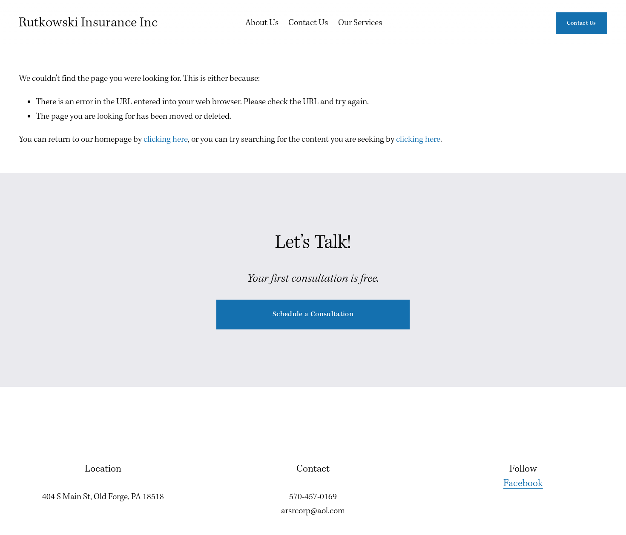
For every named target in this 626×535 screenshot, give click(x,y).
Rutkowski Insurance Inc (88, 23)
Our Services (360, 23)
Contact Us (308, 23)
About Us (262, 23)
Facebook (523, 483)
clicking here (166, 140)
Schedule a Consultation (313, 314)
